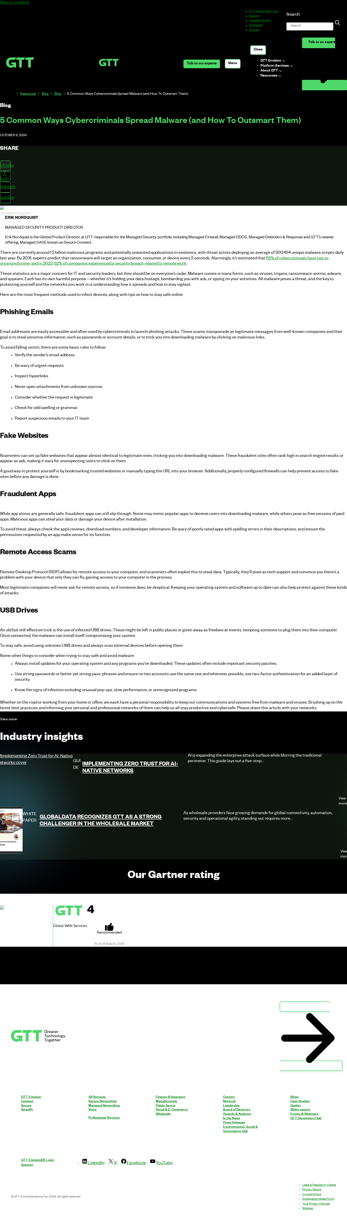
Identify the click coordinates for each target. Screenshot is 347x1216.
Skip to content (14, 3)
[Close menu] (258, 50)
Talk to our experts (202, 64)
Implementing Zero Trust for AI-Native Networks (130, 768)
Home (12, 94)
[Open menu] (233, 63)
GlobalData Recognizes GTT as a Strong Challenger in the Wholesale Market (101, 821)
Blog (45, 94)
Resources (28, 94)
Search (293, 15)
